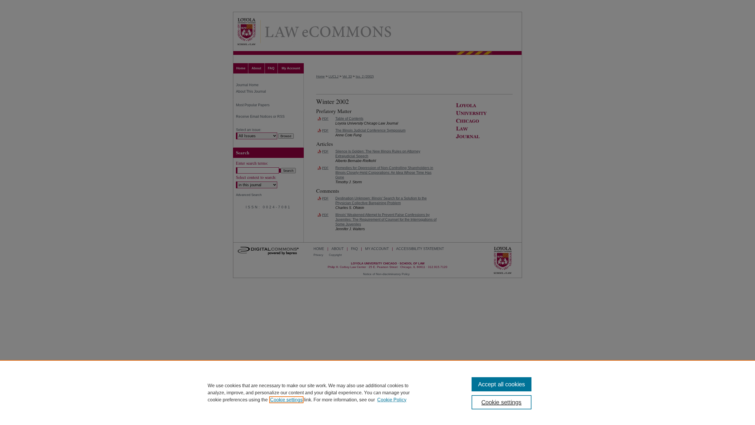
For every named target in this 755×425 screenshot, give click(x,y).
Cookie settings (286, 399)
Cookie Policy (391, 399)
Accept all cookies (501, 384)
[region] (377, 392)
